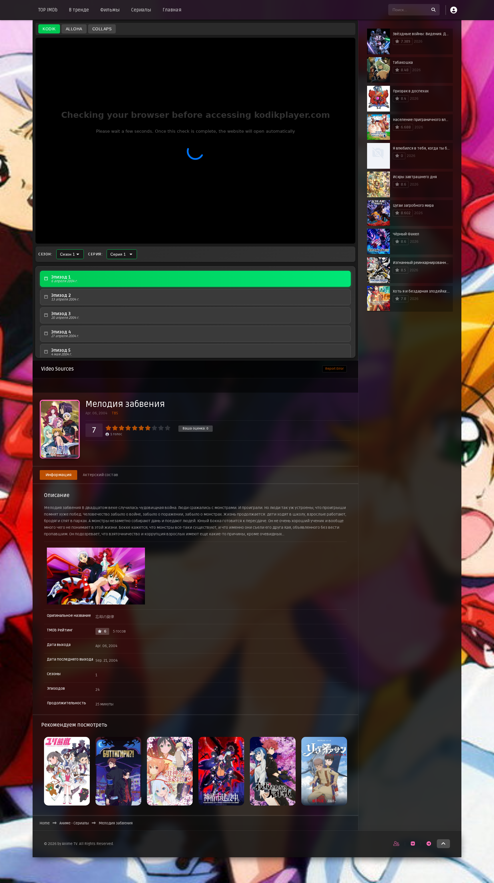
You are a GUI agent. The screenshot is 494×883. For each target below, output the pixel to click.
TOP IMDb (47, 10)
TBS (115, 413)
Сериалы (141, 10)
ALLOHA (74, 29)
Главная (172, 10)
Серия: (95, 254)
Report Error (334, 369)
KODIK (49, 29)
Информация (58, 474)
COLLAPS (102, 29)
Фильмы (110, 10)
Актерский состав (100, 474)
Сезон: (45, 254)
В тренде (79, 10)
